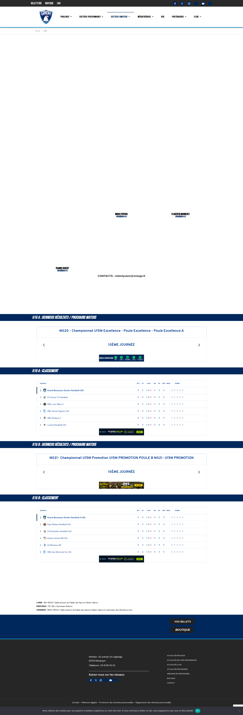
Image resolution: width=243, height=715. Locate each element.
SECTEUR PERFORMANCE (90, 16)
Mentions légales (89, 702)
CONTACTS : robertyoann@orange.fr (121, 275)
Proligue (65, 16)
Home (37, 31)
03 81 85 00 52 (107, 665)
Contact (75, 702)
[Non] (239, 710)
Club (196, 16)
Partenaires (178, 16)
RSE (162, 16)
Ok (197, 711)
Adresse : (93, 656)
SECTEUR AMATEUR (119, 16)
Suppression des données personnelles (153, 702)
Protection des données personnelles (116, 702)
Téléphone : (94, 665)
